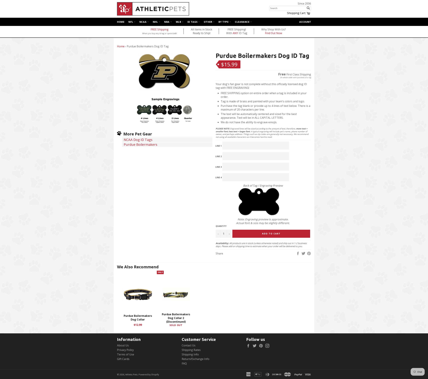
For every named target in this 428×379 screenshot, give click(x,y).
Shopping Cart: (299, 13)
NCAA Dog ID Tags (138, 139)
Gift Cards (123, 359)
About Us (123, 345)
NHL (156, 21)
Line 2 (218, 156)
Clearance (242, 21)
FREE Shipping (160, 29)
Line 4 (218, 177)
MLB (179, 21)
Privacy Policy (125, 350)
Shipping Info (190, 354)
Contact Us (188, 345)
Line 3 (218, 167)
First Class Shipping (294, 74)
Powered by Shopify (149, 374)
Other (208, 21)
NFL (131, 21)
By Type (224, 21)
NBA (167, 21)
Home (120, 21)
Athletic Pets (131, 374)
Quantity (221, 226)
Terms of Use (125, 354)
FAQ (184, 363)
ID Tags (192, 21)
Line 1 (218, 145)
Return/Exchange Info (195, 359)
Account (305, 21)
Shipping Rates (191, 350)
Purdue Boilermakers (140, 144)
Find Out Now (273, 33)
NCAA (143, 21)
